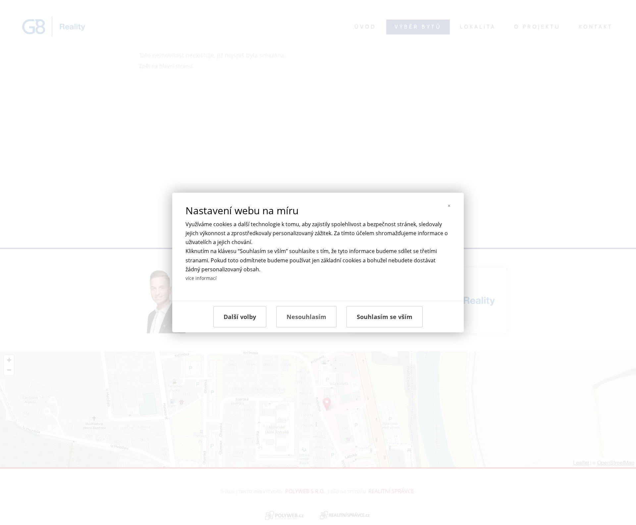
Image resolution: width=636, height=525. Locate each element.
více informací (201, 278)
